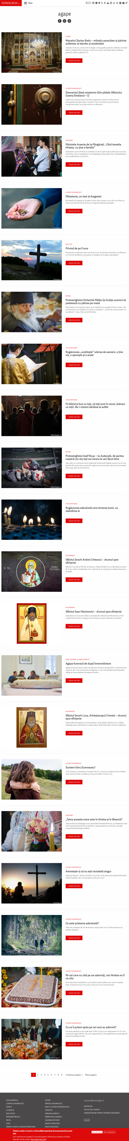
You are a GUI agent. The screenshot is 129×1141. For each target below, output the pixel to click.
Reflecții (69, 244)
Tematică (48, 1110)
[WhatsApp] (117, 3)
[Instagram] (111, 3)
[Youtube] (108, 3)
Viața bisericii (12, 1100)
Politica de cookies (92, 1110)
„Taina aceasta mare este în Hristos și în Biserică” (94, 819)
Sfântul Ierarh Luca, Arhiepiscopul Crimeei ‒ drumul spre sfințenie (96, 717)
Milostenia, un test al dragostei (83, 196)
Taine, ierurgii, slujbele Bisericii (77, 659)
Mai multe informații (38, 1139)
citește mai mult (74, 60)
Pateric (68, 36)
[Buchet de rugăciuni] (99, 3)
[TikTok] (114, 3)
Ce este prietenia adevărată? (82, 923)
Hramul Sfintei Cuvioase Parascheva (20, 1127)
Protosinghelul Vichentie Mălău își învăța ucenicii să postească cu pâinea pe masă (96, 301)
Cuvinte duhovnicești (73, 88)
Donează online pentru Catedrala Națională (102, 1113)
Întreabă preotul (13, 1117)
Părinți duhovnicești (53, 1104)
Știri (8, 1124)
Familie (9, 1107)
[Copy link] (69, 21)
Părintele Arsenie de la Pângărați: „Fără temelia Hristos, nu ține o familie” (93, 146)
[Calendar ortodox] (93, 3)
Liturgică (10, 1110)
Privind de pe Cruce (77, 248)
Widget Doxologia (52, 1124)
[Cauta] (102, 3)
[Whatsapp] (64, 21)
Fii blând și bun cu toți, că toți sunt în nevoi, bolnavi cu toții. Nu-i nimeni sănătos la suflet (95, 405)
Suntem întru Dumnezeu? (80, 767)
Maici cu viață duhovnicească (57, 1107)
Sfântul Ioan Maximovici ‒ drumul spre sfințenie (94, 611)
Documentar (70, 555)
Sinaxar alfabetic (52, 1114)
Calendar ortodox (52, 1120)
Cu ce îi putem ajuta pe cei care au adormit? (91, 1027)
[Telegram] (123, 3)
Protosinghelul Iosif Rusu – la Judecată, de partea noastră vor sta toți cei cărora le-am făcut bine (95, 457)
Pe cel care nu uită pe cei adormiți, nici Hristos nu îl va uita (95, 977)
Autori (48, 1100)
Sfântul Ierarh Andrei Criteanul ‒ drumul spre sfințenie (92, 561)
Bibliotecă (10, 1114)
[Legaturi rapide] (126, 3)
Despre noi (88, 1106)
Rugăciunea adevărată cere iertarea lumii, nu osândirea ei (92, 509)
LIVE (89, 3)
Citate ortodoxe (71, 348)
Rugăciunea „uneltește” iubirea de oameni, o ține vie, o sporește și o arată (94, 353)
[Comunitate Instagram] (120, 3)
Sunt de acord (97, 1132)
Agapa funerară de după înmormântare (88, 663)
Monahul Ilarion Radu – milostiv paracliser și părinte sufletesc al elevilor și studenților (96, 42)
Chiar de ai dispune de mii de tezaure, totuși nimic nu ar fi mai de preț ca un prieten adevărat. (94, 928)
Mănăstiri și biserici (53, 1117)
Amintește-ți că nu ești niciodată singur (88, 871)
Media (8, 1120)
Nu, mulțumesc (109, 1132)
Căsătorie (69, 140)
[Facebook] (105, 3)
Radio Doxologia (51, 1127)
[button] (28, 3)
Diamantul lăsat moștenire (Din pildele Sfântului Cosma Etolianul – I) (94, 94)
